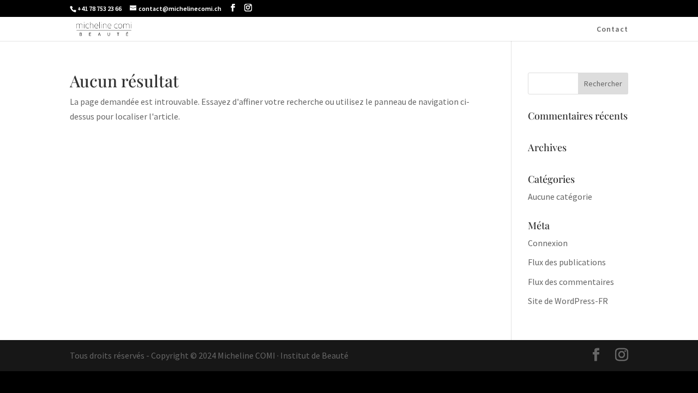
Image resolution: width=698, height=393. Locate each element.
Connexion (548, 242)
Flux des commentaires (571, 281)
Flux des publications (567, 262)
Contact (612, 29)
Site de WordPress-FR (568, 300)
